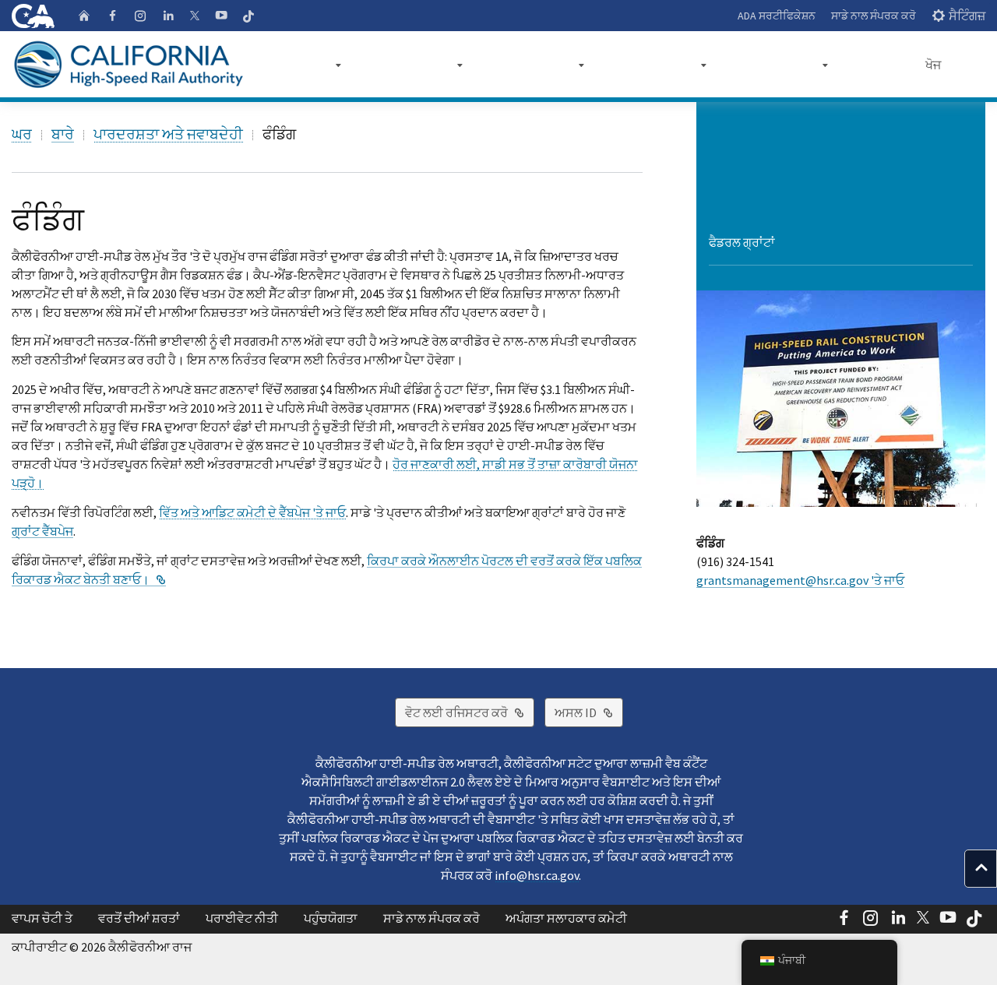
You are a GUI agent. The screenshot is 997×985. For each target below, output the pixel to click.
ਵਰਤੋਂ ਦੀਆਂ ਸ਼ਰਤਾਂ (139, 918)
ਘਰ (22, 134)
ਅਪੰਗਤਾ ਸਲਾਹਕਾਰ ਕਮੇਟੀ (566, 918)
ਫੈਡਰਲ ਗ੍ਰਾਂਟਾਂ (742, 242)
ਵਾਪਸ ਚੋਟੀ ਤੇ (42, 918)
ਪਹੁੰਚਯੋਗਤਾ (331, 918)
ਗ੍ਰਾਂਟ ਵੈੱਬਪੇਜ (42, 531)
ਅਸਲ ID (589, 712)
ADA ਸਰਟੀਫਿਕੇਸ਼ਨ (777, 16)
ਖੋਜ (933, 64)
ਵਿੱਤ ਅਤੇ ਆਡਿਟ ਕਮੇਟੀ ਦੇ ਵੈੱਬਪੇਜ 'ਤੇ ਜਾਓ (252, 512)
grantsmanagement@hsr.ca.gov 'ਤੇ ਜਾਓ (800, 580)
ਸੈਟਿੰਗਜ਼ (967, 15)
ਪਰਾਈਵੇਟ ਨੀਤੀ (242, 918)
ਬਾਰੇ (62, 134)
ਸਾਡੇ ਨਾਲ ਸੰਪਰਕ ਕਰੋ (873, 16)
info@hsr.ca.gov (537, 875)
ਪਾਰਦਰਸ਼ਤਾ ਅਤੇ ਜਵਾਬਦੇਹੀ (168, 134)
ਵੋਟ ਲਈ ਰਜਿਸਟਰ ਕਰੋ (469, 712)
